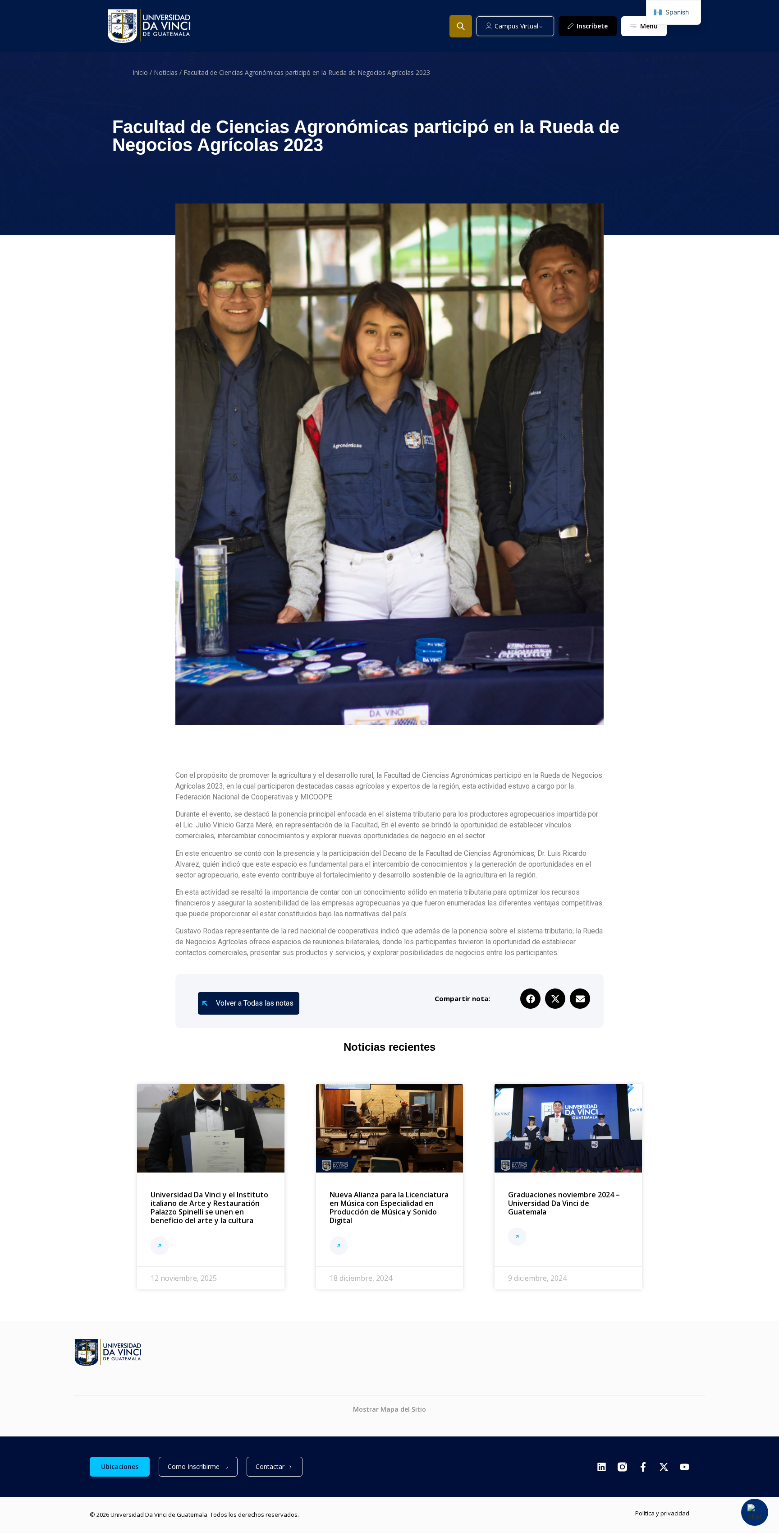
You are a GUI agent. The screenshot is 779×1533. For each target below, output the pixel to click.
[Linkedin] (601, 1467)
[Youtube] (684, 1467)
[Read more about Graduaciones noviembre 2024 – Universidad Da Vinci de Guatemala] (517, 1238)
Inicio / (143, 72)
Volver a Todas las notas (254, 1003)
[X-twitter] (664, 1467)
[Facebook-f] (643, 1467)
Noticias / (168, 72)
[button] (530, 998)
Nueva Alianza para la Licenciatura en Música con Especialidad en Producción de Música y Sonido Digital (389, 1208)
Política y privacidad (662, 1513)
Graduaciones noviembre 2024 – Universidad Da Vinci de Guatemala (564, 1203)
